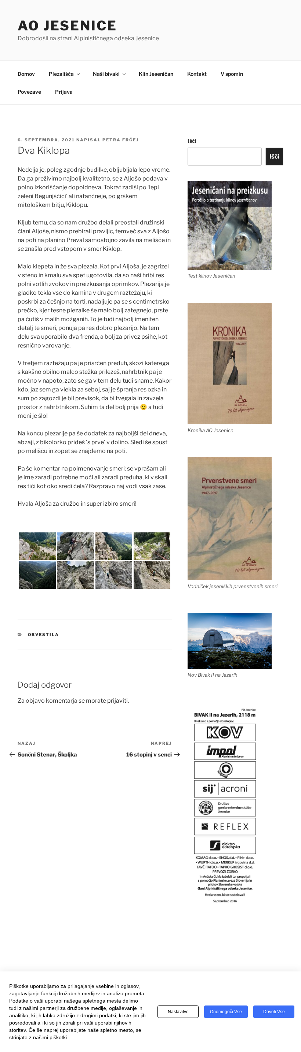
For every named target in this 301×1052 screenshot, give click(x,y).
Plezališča (61, 74)
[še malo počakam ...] (37, 575)
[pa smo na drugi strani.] (113, 546)
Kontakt (197, 74)
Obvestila (43, 634)
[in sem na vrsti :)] (75, 575)
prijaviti (117, 700)
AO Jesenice (67, 26)
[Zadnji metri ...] (113, 575)
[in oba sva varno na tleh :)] (152, 575)
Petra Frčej (120, 139)
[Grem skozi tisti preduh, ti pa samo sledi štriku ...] (75, 546)
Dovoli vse (274, 1011)
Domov (26, 74)
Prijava (64, 92)
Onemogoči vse (226, 1011)
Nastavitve (178, 1011)
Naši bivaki (106, 74)
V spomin (232, 74)
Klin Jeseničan (156, 74)
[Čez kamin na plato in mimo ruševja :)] (37, 546)
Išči (192, 141)
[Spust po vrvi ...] (152, 546)
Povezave (29, 92)
